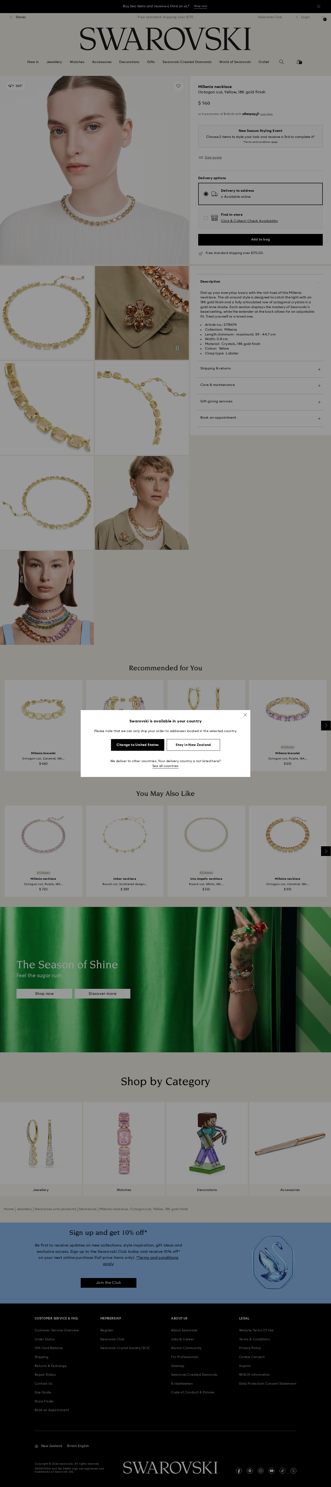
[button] (245, 715)
